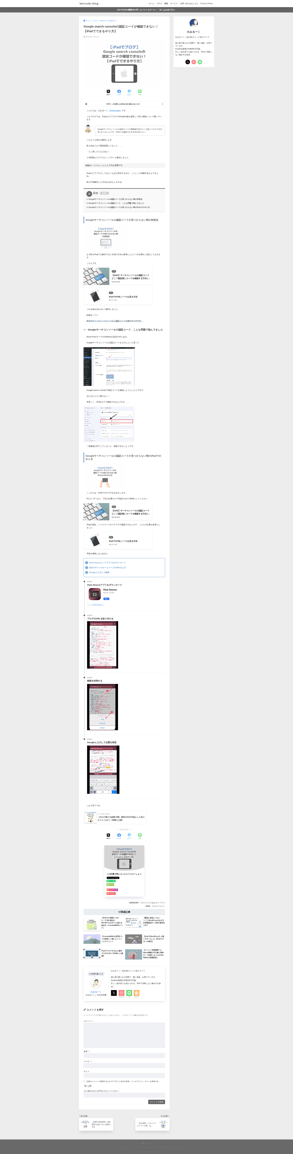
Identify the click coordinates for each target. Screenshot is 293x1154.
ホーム (151, 3)
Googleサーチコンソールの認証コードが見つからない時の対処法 (115, 199)
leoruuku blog (89, 3)
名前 (87, 1051)
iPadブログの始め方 (149, 903)
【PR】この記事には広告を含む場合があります (123, 104)
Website (136, 997)
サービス (174, 3)
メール (88, 1061)
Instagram (121, 997)
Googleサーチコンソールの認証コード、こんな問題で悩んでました (116, 203)
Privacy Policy (207, 3)
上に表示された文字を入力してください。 (102, 1091)
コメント (89, 1021)
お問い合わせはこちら (189, 3)
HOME (148, 1143)
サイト (86, 1071)
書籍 (166, 3)
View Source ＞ (98, 605)
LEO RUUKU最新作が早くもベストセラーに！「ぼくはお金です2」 (146, 10)
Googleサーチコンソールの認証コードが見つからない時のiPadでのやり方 (119, 207)
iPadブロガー (159, 906)
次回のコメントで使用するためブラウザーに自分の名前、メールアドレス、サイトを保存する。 (123, 1081)
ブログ (159, 3)
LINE (129, 997)
